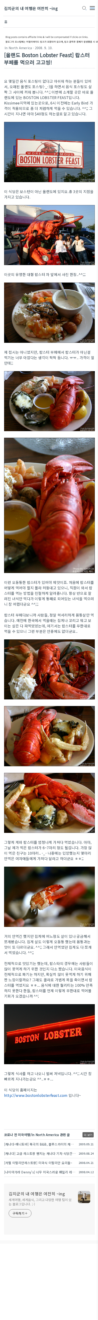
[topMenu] (92, 7)
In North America (18, 48)
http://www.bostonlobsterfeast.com (36, 1095)
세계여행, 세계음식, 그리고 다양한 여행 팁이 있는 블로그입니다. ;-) (40, 1201)
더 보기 (88, 1135)
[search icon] (84, 8)
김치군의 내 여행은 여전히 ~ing (31, 8)
